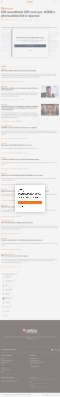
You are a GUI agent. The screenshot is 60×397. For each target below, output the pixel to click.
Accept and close (30, 202)
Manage (24, 206)
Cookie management (35, 197)
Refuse (36, 206)
